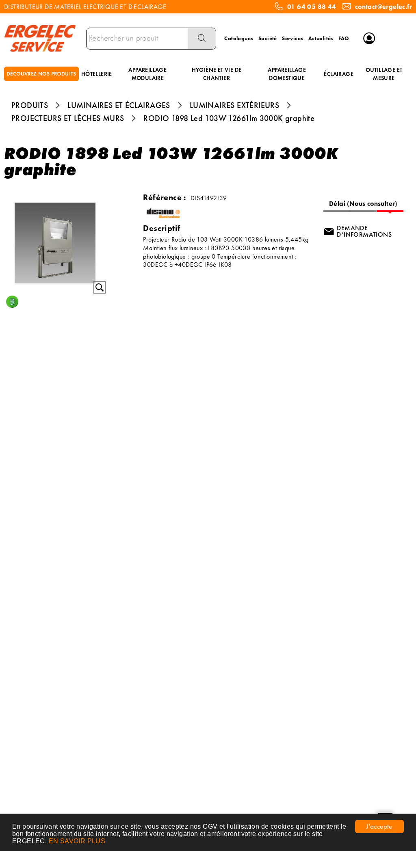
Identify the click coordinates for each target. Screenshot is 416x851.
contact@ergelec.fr (383, 7)
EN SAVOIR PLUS (77, 841)
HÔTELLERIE (96, 74)
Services (292, 38)
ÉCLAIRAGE (338, 74)
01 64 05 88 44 (311, 7)
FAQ (343, 38)
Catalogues (238, 38)
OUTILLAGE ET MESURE (384, 74)
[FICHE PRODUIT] (12, 302)
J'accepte (379, 826)
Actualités (321, 38)
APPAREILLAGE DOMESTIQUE (287, 74)
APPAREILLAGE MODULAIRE (147, 74)
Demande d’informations (364, 231)
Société (267, 38)
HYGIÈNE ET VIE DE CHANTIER (217, 74)
